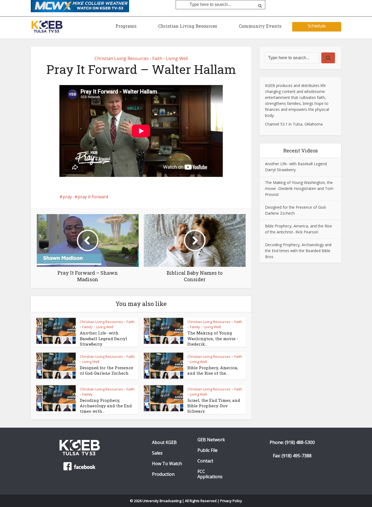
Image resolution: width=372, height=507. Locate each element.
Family (87, 326)
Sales (157, 453)
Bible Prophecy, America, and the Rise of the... (212, 370)
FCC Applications (209, 474)
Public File (207, 450)
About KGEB (164, 442)
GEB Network (211, 439)
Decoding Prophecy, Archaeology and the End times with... (106, 406)
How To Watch (167, 463)
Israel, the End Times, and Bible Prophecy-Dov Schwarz (213, 406)
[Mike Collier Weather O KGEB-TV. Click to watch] (80, 5)
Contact (205, 461)
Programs (125, 26)
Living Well (177, 58)
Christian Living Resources (187, 26)
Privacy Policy (231, 500)
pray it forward (93, 197)
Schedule (317, 26)
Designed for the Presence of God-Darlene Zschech (106, 370)
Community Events (260, 26)
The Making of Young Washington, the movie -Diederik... (212, 338)
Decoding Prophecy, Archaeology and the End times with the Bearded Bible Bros (298, 250)
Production (163, 474)
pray (67, 197)
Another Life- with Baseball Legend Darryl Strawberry (103, 338)
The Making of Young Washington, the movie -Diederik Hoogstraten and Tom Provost (299, 188)
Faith (157, 58)
